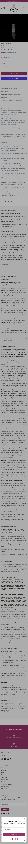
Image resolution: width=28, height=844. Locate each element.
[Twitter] (10, 839)
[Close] (24, 818)
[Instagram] (15, 839)
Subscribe (14, 834)
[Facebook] (12, 839)
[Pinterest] (17, 839)
